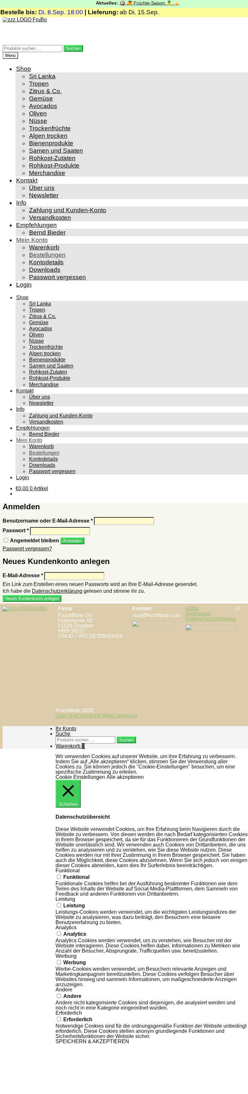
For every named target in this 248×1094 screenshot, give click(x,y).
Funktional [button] (68, 870)
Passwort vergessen (57, 277)
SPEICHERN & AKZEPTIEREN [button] (92, 1041)
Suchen (73, 48)
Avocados (43, 106)
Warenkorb (44, 247)
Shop (23, 68)
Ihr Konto (66, 728)
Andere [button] (64, 989)
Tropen (39, 83)
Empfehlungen (36, 225)
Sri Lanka (42, 76)
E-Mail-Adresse (23, 575)
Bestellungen (47, 254)
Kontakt (26, 180)
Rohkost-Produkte (54, 165)
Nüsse (38, 120)
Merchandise (47, 173)
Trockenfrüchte (50, 128)
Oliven (38, 113)
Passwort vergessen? (27, 548)
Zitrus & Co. (45, 91)
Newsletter (43, 195)
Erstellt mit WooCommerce (107, 715)
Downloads (44, 269)
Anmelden (72, 540)
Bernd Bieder (47, 232)
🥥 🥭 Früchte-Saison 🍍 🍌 (143, 3)
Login (24, 284)
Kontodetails (46, 262)
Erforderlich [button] (69, 1013)
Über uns (42, 187)
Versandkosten (50, 217)
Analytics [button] (66, 927)
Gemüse (41, 98)
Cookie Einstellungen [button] (80, 777)
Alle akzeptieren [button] (125, 777)
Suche (63, 733)
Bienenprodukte (51, 143)
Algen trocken (48, 135)
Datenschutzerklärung (57, 591)
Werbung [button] (66, 956)
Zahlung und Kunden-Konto (67, 210)
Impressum (198, 613)
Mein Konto (32, 240)
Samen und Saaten (56, 150)
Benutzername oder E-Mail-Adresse (48, 521)
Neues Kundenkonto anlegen (32, 598)
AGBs (192, 608)
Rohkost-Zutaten (52, 158)
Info (21, 202)
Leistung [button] (65, 899)
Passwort (16, 530)
